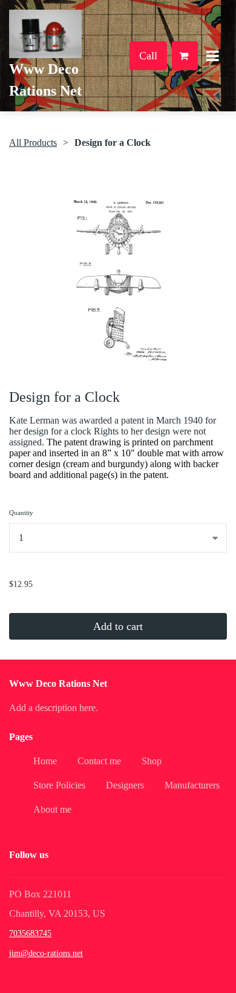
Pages (21, 737)
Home (45, 761)
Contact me (99, 761)
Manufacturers (192, 785)
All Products (33, 142)
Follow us (28, 855)
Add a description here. (53, 708)
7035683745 (30, 933)
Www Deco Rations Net (58, 683)
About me (52, 809)
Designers (125, 785)
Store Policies (59, 785)
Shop (152, 761)
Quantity (21, 512)
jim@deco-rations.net (46, 953)
